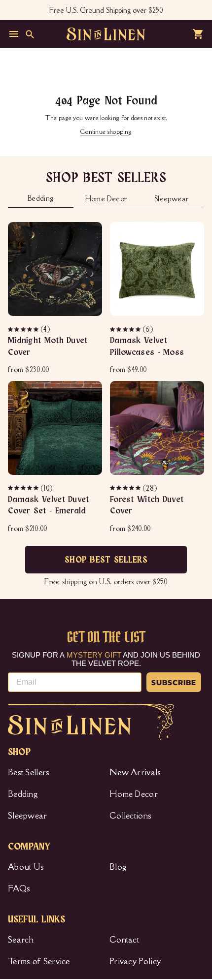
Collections (130, 815)
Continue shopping (106, 131)
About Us (26, 866)
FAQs (19, 888)
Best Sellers (29, 772)
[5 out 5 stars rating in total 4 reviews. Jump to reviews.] (24, 329)
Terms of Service (39, 961)
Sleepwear (27, 815)
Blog (118, 866)
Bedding (23, 794)
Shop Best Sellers (106, 560)
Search (21, 939)
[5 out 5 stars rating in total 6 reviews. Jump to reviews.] (126, 329)
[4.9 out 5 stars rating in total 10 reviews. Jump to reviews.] (24, 487)
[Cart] (198, 34)
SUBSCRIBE (173, 682)
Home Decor (133, 794)
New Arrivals (135, 772)
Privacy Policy (135, 961)
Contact (124, 939)
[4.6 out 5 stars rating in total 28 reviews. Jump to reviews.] (126, 487)
